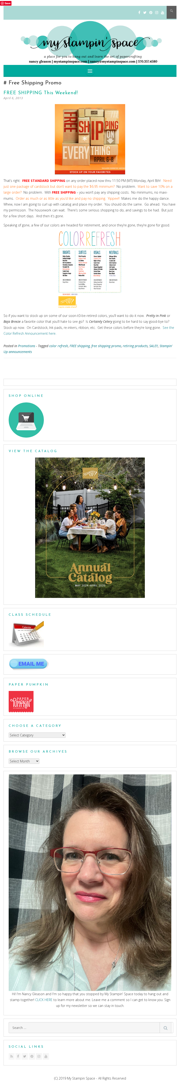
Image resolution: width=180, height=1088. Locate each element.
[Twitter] (144, 12)
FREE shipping (80, 346)
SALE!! (153, 346)
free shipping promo (106, 346)
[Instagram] (156, 12)
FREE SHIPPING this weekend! (41, 93)
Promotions (26, 346)
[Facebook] (139, 12)
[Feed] (12, 1056)
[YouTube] (162, 12)
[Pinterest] (151, 12)
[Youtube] (46, 1056)
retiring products (135, 346)
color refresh (58, 346)
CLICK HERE (43, 1000)
